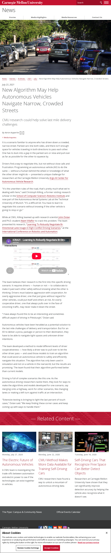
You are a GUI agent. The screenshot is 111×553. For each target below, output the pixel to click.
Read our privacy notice (88, 542)
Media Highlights (38, 17)
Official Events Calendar (68, 512)
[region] (55, 541)
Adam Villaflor (28, 220)
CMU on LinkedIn (50, 528)
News (8, 10)
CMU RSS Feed (60, 528)
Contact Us (97, 17)
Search (101, 2)
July (35, 78)
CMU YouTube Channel (55, 528)
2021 (29, 78)
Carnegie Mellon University (22, 3)
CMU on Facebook (40, 528)
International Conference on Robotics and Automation (29, 231)
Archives (22, 78)
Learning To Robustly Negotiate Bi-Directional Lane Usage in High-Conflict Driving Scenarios (32, 226)
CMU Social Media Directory (69, 528)
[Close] (107, 533)
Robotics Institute (56, 195)
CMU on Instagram (65, 528)
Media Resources (69, 17)
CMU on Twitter (45, 528)
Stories (12, 17)
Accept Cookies (51, 548)
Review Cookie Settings (28, 548)
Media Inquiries (10, 137)
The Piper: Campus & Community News (22, 512)
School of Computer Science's (31, 195)
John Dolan (64, 217)
